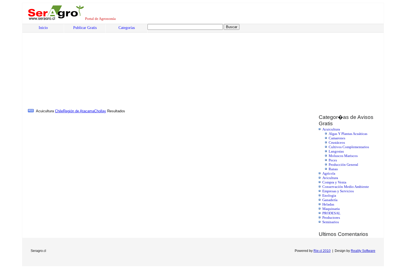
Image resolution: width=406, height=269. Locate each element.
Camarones (337, 138)
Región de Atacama (78, 111)
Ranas (333, 169)
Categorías (126, 28)
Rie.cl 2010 (322, 251)
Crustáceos (337, 142)
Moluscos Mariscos (343, 156)
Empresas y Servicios (338, 191)
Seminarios (330, 222)
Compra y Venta (334, 182)
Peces (333, 160)
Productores (331, 217)
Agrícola (328, 173)
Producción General (343, 165)
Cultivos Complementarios (349, 147)
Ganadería (330, 200)
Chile (59, 111)
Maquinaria (331, 209)
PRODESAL (331, 213)
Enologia (329, 195)
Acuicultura (331, 129)
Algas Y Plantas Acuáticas (348, 134)
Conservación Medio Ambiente (345, 187)
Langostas (336, 151)
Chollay (100, 111)
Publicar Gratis (85, 28)
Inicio (43, 28)
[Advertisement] (195, 66)
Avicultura (330, 178)
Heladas (328, 204)
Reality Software (363, 251)
